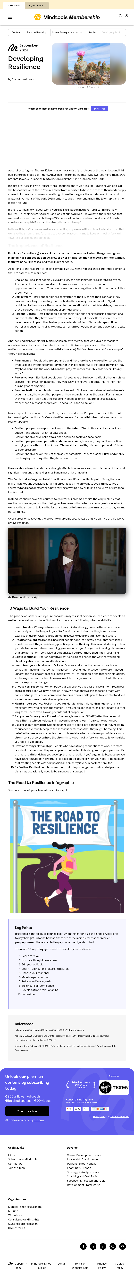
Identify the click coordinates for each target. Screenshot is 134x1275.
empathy (73, 763)
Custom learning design (23, 1223)
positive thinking (79, 644)
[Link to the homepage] (67, 17)
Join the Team (16, 1168)
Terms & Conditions (119, 1116)
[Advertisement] (67, 142)
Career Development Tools (84, 1155)
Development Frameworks (83, 1185)
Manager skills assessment (25, 1206)
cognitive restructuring (63, 656)
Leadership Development (83, 1159)
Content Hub (18, 32)
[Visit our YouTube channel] (122, 1246)
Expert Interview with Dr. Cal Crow (37, 413)
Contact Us (15, 1163)
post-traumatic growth (58, 673)
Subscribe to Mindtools (22, 1159)
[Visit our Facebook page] (83, 1246)
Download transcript (25, 597)
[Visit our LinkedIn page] (103, 1246)
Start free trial (27, 1111)
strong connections (87, 746)
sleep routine (91, 631)
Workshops (15, 1215)
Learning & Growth (79, 1168)
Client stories (16, 1228)
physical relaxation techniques (53, 635)
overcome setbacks (70, 518)
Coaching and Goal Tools (82, 1176)
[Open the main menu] (10, 17)
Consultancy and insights (23, 1219)
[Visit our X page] (93, 1246)
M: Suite (13, 1211)
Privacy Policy (99, 1116)
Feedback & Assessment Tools (86, 1180)
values (46, 720)
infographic (61, 790)
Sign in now (37, 1120)
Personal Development (39, 32)
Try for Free (99, 108)
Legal (61, 1263)
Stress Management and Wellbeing (71, 32)
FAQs (11, 1155)
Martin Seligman (56, 341)
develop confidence (104, 733)
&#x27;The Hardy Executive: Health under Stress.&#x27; (75, 1046)
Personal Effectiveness (81, 1163)
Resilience (94, 32)
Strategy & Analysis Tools (83, 1172)
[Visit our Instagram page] (112, 1246)
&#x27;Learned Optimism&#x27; (42, 1030)
